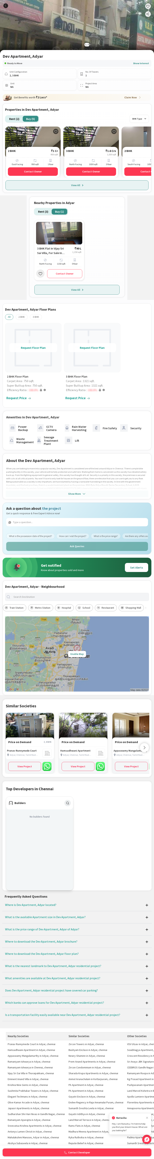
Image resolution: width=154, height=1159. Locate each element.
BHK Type (137, 118)
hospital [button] (66, 607)
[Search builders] (68, 803)
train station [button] (16, 607)
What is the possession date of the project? (30, 536)
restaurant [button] (108, 607)
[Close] (147, 1118)
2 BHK (21, 317)
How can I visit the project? (72, 536)
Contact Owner (33, 171)
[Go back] (5, 5)
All (9, 317)
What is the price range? (106, 536)
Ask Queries (77, 546)
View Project (24, 766)
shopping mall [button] (133, 607)
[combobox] (80, 597)
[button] (34, 390)
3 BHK (36, 317)
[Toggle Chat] (146, 1139)
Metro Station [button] (42, 607)
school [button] (86, 607)
